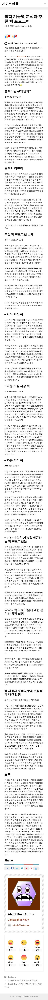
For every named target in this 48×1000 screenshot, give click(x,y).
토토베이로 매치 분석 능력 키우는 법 (22, 980)
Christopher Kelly (18, 919)
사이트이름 (10, 3)
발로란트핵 (21, 56)
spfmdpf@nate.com (20, 925)
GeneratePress (33, 996)
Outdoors (11, 977)
